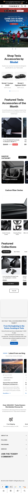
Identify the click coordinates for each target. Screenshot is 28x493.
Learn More (11, 283)
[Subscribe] (25, 468)
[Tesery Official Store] (14, 6)
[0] (25, 6)
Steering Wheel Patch (17, 233)
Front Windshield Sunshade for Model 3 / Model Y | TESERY (11, 141)
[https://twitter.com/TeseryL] (16, 471)
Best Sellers (17, 251)
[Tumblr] (21, 471)
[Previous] (12, 48)
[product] (3, 491)
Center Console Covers (6, 233)
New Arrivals (6, 251)
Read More (6, 393)
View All (21, 157)
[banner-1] (6, 225)
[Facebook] (7, 471)
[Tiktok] (7, 476)
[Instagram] (12, 471)
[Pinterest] (3, 471)
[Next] (15, 48)
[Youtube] (3, 476)
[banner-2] (17, 225)
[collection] (10, 491)
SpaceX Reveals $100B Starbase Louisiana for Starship (10, 384)
